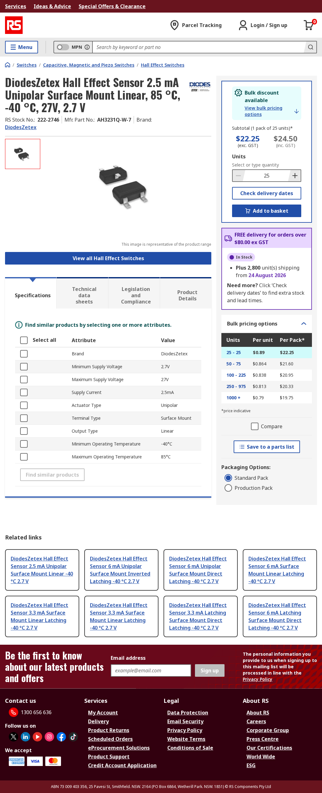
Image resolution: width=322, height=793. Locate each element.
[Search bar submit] (310, 47)
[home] (7, 64)
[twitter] (13, 736)
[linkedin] (25, 736)
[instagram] (49, 736)
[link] (272, 111)
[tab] (30, 293)
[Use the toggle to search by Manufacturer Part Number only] (87, 47)
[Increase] (294, 175)
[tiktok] (73, 736)
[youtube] (37, 736)
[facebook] (61, 736)
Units (239, 156)
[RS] (14, 25)
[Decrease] (239, 175)
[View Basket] (309, 25)
